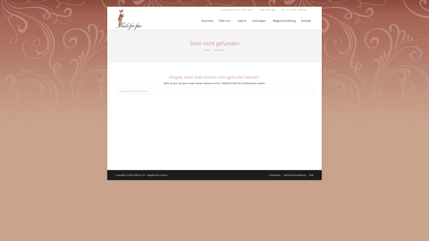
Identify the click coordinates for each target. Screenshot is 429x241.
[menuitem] (207, 21)
